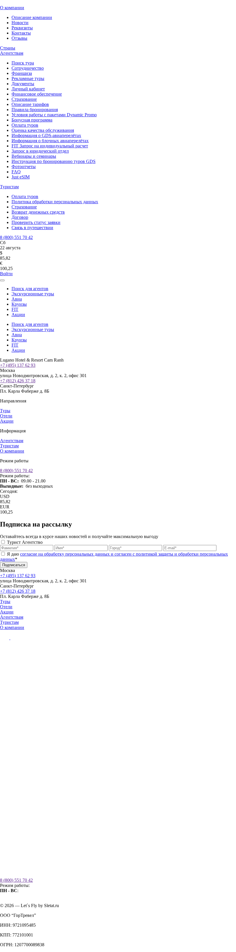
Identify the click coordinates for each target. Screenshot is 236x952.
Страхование (24, 99)
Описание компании (32, 17)
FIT (15, 309)
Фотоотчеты (24, 166)
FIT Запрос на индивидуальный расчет (50, 145)
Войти (6, 273)
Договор (20, 217)
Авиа (17, 299)
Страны (7, 47)
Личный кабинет (28, 88)
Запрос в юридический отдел (40, 151)
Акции (18, 314)
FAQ (16, 171)
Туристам (9, 186)
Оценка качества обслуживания (43, 130)
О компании (12, 7)
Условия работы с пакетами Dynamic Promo (54, 114)
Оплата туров (25, 125)
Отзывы (19, 38)
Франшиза (22, 73)
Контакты (21, 33)
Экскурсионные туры (33, 293)
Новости (20, 22)
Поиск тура (23, 62)
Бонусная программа (32, 119)
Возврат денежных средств (38, 212)
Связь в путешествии (32, 227)
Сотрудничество (28, 68)
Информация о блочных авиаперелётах (50, 140)
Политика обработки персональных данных (55, 201)
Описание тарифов (30, 104)
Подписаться (13, 565)
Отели (6, 415)
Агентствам (11, 53)
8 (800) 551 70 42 (16, 237)
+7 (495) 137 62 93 (17, 365)
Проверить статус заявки (36, 222)
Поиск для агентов (30, 288)
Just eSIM (21, 176)
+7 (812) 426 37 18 (17, 380)
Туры (5, 410)
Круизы (19, 304)
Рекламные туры (28, 78)
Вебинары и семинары (34, 156)
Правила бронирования (35, 109)
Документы (23, 83)
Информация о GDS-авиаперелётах (46, 135)
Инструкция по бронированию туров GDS (54, 161)
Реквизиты (22, 27)
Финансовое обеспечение (37, 94)
